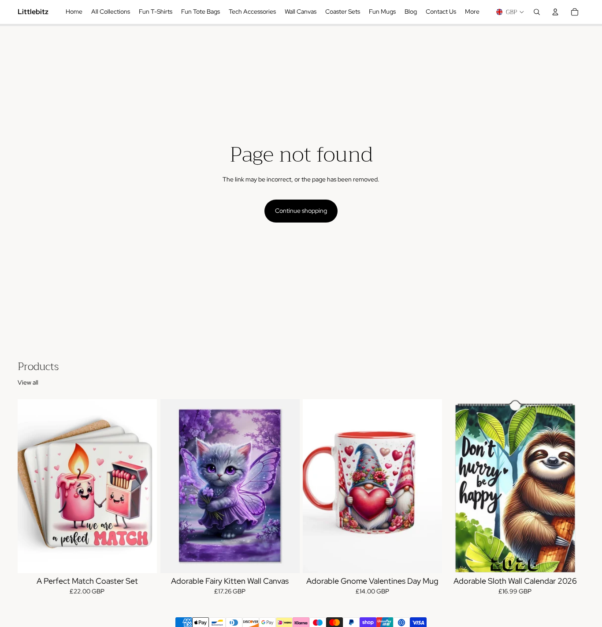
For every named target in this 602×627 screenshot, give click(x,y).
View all (28, 382)
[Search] (536, 12)
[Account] (555, 12)
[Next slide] (143, 486)
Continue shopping (301, 211)
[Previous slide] (31, 486)
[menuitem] (472, 12)
